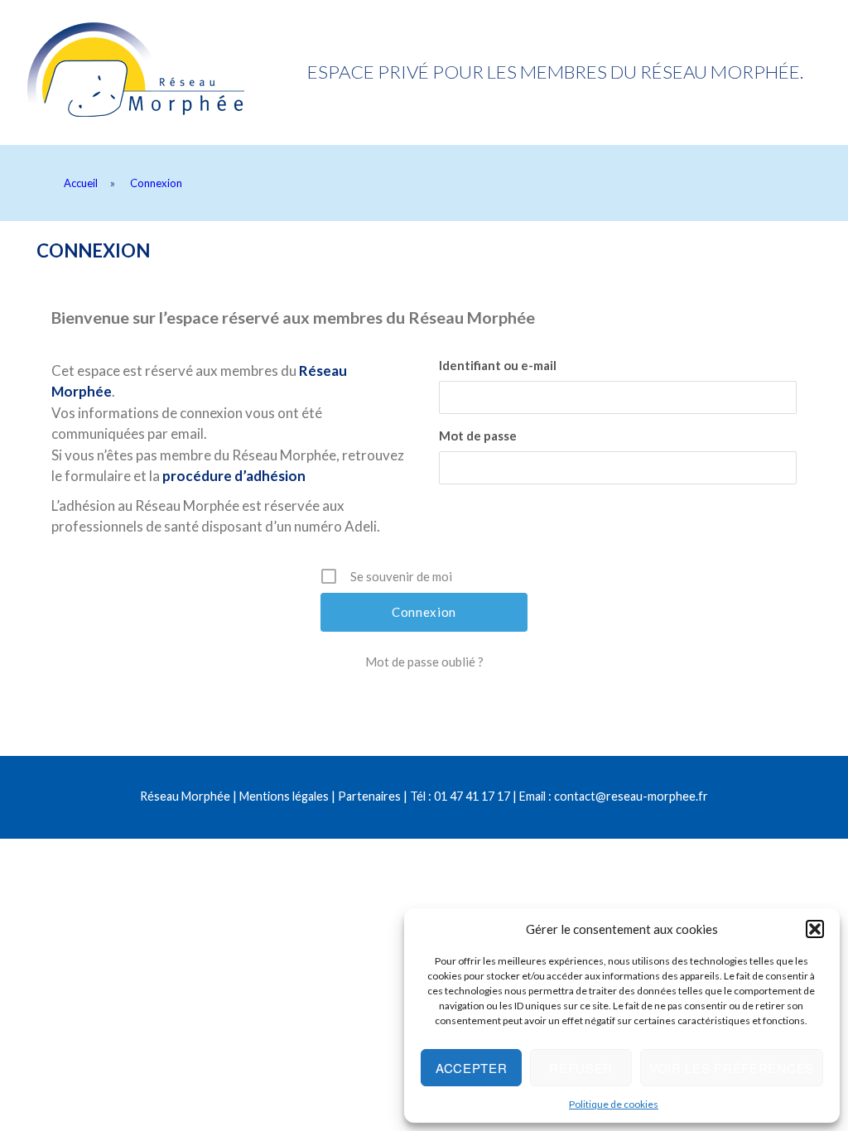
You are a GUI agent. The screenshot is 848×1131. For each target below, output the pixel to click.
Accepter (472, 1067)
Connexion (93, 250)
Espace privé (162, 72)
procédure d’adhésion (234, 475)
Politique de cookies (613, 1104)
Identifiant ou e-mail (497, 365)
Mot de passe (478, 435)
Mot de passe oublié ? (424, 661)
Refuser (581, 1067)
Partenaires (369, 796)
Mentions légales (284, 796)
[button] (815, 929)
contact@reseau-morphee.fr (631, 796)
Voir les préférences (731, 1067)
